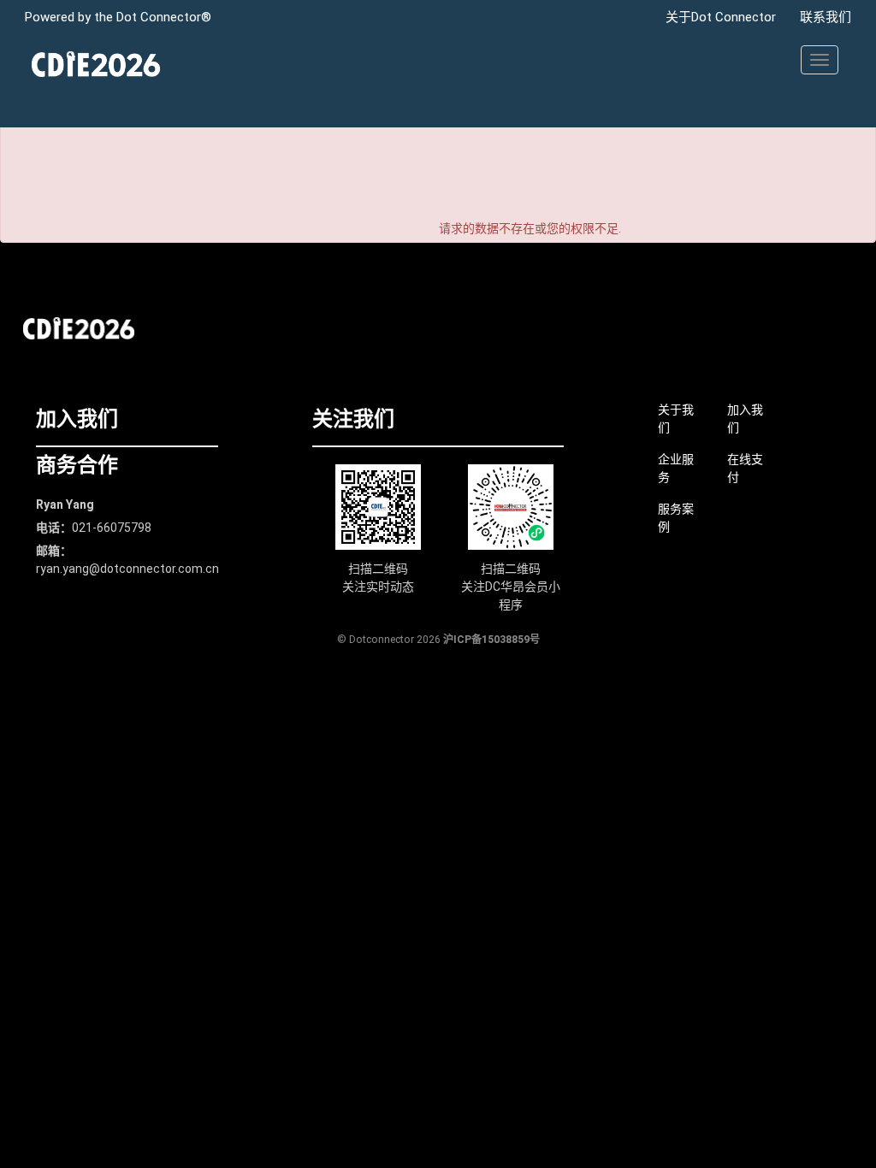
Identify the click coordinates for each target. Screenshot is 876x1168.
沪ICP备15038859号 (491, 640)
